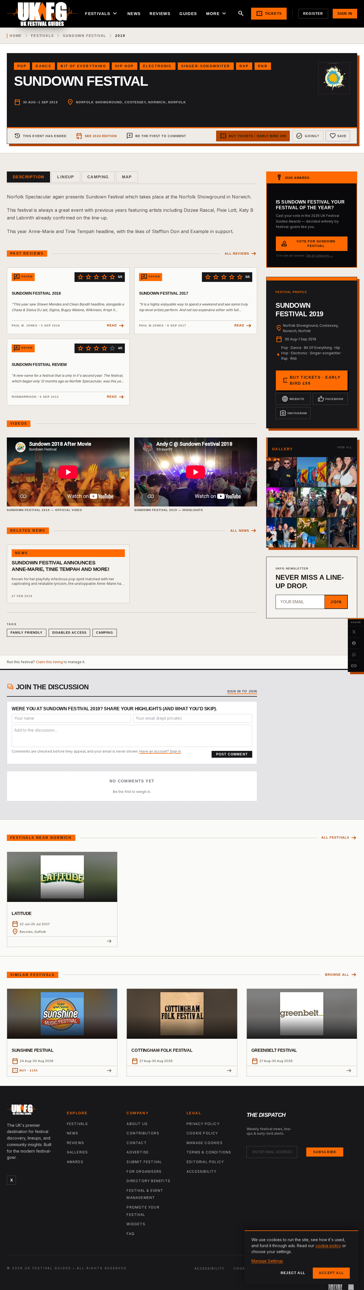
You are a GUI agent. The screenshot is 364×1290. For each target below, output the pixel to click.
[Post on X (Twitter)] (353, 632)
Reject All (293, 1273)
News (134, 13)
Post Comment (232, 754)
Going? (308, 136)
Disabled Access (69, 632)
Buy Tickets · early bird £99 (253, 136)
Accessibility (202, 1171)
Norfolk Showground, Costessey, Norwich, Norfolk (131, 102)
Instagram (293, 413)
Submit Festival (144, 1162)
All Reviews (241, 253)
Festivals (101, 13)
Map (127, 177)
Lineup (65, 177)
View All (344, 447)
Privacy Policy (203, 1124)
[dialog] (301, 1257)
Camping (98, 177)
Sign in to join (242, 691)
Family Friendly (27, 632)
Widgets (136, 1224)
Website (293, 399)
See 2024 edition (96, 136)
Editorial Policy (205, 1162)
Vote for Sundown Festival (308, 244)
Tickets (269, 14)
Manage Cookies (205, 1143)
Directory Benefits (148, 1181)
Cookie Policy (202, 1133)
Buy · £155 (25, 1070)
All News (243, 530)
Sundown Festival (84, 36)
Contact (136, 1143)
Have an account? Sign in (160, 751)
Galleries (77, 1152)
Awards (75, 1162)
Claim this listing (49, 662)
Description (28, 177)
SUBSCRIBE (325, 1152)
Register (313, 14)
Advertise (138, 1152)
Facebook (330, 399)
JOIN (336, 602)
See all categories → (319, 255)
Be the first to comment (156, 136)
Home (16, 36)
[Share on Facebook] (353, 643)
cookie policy (328, 1245)
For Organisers (144, 1171)
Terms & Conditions (209, 1152)
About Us (137, 1124)
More (217, 13)
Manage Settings (267, 1260)
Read (116, 325)
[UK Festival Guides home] (32, 1111)
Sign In (345, 14)
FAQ (131, 1234)
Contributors (143, 1133)
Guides (188, 13)
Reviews (160, 13)
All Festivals (339, 837)
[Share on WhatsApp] (353, 654)
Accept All (331, 1273)
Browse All (341, 974)
